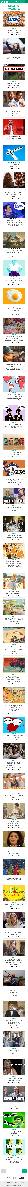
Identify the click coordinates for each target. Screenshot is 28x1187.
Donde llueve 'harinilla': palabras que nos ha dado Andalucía (14, 932)
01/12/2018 (18, 936)
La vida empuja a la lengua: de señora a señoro (14, 1052)
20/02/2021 (18, 34)
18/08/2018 (18, 1135)
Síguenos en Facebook (14, 1)
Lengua (14, 28)
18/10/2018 (18, 1027)
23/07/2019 (18, 653)
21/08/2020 (18, 198)
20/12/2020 (18, 87)
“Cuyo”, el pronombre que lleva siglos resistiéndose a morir (14, 480)
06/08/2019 (18, 595)
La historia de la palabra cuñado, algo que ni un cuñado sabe (14, 111)
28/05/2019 (18, 739)
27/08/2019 (18, 539)
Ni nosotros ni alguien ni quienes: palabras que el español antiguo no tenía (14, 338)
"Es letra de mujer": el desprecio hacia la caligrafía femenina (14, 823)
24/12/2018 (18, 908)
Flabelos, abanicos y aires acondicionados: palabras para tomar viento (14, 620)
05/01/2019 (18, 882)
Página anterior (3, 1171)
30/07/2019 (18, 623)
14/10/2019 (18, 512)
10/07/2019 (18, 713)
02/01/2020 (18, 456)
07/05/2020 (18, 342)
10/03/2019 (18, 827)
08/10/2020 (18, 142)
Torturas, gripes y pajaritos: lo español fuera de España (14, 851)
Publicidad (17, 1182)
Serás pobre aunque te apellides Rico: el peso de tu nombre (14, 509)
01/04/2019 (18, 799)
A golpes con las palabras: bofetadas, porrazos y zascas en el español (14, 252)
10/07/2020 (18, 256)
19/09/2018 (18, 1082)
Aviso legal (22, 1182)
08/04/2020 (18, 372)
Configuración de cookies (11, 1185)
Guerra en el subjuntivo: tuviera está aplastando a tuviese (14, 426)
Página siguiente (24, 1171)
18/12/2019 (18, 484)
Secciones (26, 1)
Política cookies (19, 1184)
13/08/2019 (18, 569)
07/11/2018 (18, 998)
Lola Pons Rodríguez (11, 34)
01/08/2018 (18, 1165)
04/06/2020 (18, 314)
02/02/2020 (18, 430)
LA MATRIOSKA (14, 276)
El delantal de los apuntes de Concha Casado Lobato (14, 280)
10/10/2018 (18, 1055)
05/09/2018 (18, 1108)
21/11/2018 (18, 966)
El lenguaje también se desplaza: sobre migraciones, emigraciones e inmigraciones (14, 992)
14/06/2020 (18, 284)
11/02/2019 (18, 855)
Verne (5, 1)
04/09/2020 (18, 168)
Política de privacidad (10, 1184)
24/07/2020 (18, 228)
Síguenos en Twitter (17, 1)
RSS (18, 1185)
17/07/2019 (18, 683)
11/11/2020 (18, 115)
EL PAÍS (18, 1178)
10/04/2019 (18, 769)
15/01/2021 (18, 61)
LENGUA (14, 55)
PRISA (20, 1185)
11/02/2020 (18, 402)
